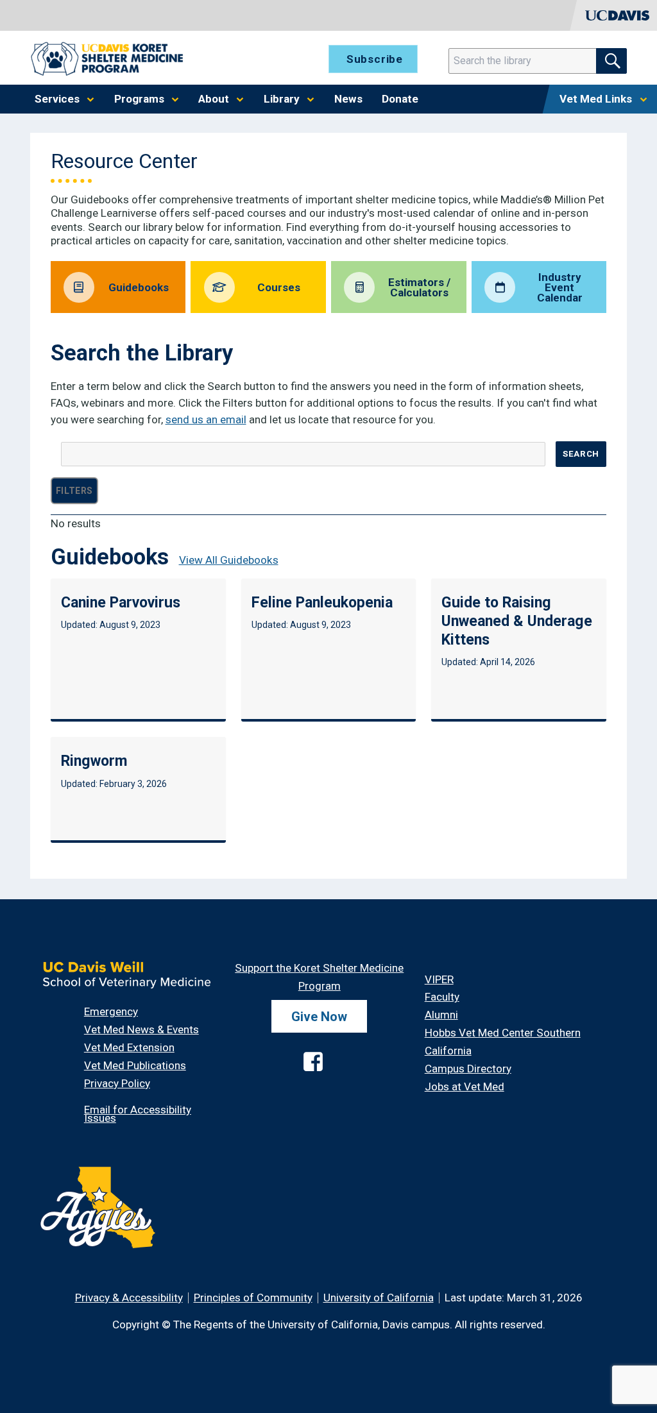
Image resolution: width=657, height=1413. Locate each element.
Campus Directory (468, 1068)
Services (57, 98)
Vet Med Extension (129, 1047)
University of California (378, 1297)
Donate (400, 98)
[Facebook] (301, 1051)
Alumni (441, 1014)
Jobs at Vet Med (464, 1086)
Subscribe (374, 59)
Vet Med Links (595, 98)
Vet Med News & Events (141, 1029)
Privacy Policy (117, 1083)
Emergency (111, 1011)
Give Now (319, 1016)
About (213, 98)
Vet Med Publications (135, 1065)
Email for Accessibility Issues (137, 1113)
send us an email (206, 419)
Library (282, 98)
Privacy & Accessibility (129, 1297)
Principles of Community (253, 1297)
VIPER (439, 979)
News (348, 98)
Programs (139, 98)
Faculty (442, 996)
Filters (75, 491)
